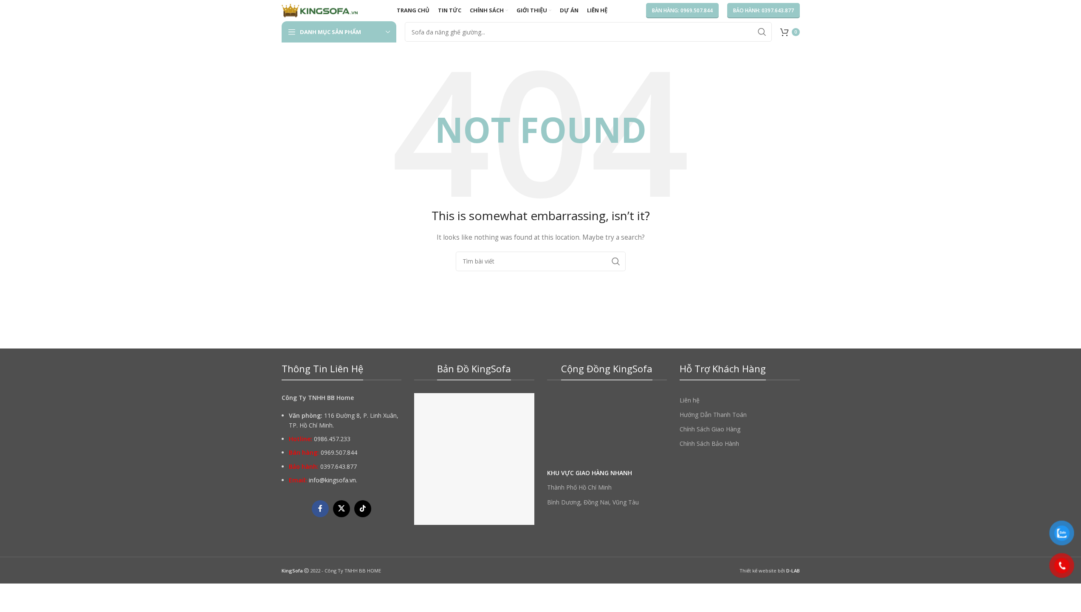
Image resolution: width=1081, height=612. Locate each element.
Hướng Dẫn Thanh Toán (713, 415)
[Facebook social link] (320, 508)
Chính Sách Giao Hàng (710, 429)
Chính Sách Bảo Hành (709, 443)
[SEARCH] (762, 32)
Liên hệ (690, 400)
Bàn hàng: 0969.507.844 (682, 10)
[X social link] (341, 508)
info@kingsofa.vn (332, 480)
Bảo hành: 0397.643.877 (763, 10)
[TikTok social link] (362, 508)
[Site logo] (320, 10)
